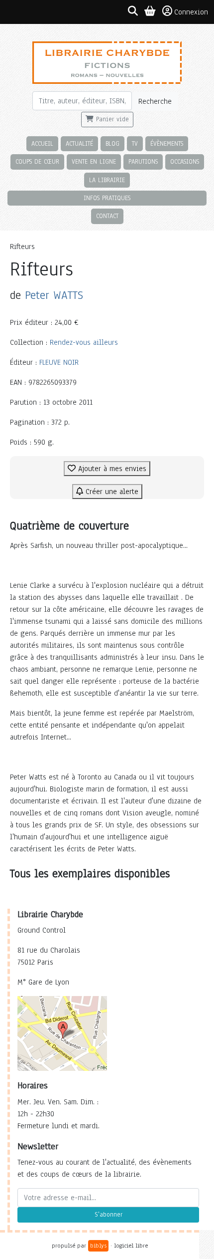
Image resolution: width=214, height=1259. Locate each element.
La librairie (107, 180)
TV (135, 143)
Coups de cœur (37, 161)
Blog (112, 143)
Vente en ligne (94, 161)
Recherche (155, 101)
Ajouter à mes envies (111, 469)
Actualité (79, 143)
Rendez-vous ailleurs (84, 342)
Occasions (184, 161)
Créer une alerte (110, 492)
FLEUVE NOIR (59, 362)
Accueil (42, 143)
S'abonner (108, 1214)
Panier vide (111, 119)
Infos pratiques (107, 198)
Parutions (143, 161)
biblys (98, 1246)
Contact (107, 216)
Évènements (166, 143)
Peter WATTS (54, 295)
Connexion (191, 12)
